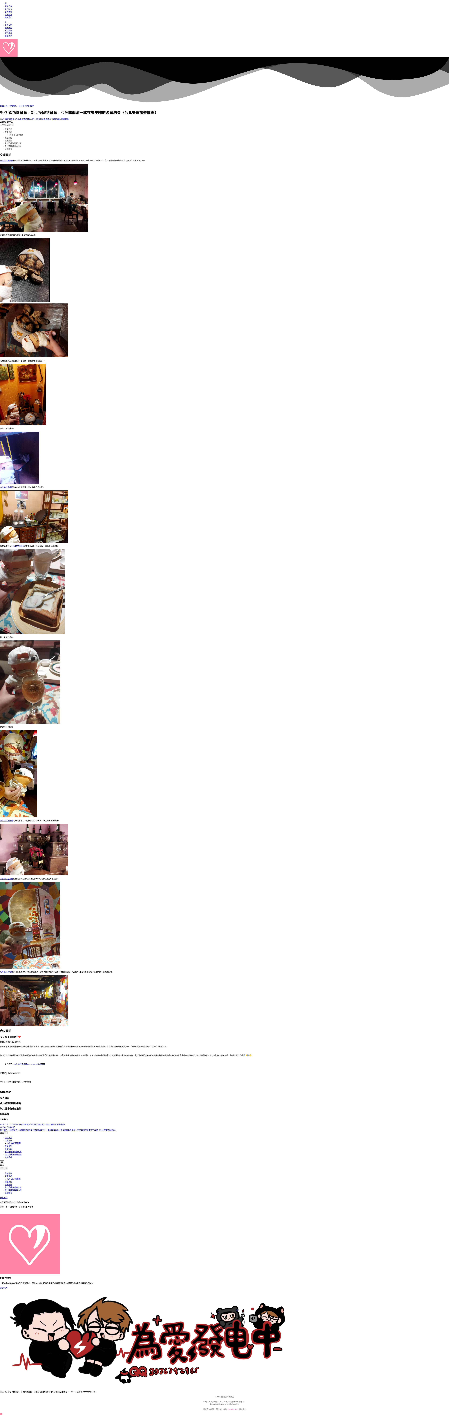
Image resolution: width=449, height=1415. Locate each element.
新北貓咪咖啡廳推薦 (13, 146)
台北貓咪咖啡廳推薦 (13, 143)
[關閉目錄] (6, 1168)
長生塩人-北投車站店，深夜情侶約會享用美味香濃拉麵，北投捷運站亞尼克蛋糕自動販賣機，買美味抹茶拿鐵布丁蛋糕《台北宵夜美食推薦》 (58, 1130)
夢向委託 (8, 15)
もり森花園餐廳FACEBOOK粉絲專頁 (29, 1064)
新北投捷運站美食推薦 (41, 119)
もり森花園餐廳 (6, 161)
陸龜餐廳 (56, 119)
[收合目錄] (5, 1132)
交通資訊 (8, 129)
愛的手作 (8, 12)
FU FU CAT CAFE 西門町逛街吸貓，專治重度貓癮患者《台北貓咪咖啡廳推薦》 (33, 1125)
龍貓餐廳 (65, 119)
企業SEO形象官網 (7, 1127)
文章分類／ (4, 106)
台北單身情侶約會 (26, 106)
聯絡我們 (8, 17)
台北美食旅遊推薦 (23, 119)
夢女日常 (8, 6)
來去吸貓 (8, 141)
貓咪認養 (8, 149)
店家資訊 (8, 132)
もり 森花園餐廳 (7, 119)
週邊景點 (8, 138)
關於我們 (3, 1288)
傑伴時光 (8, 9)
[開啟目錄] (2, 1162)
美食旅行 (13, 106)
